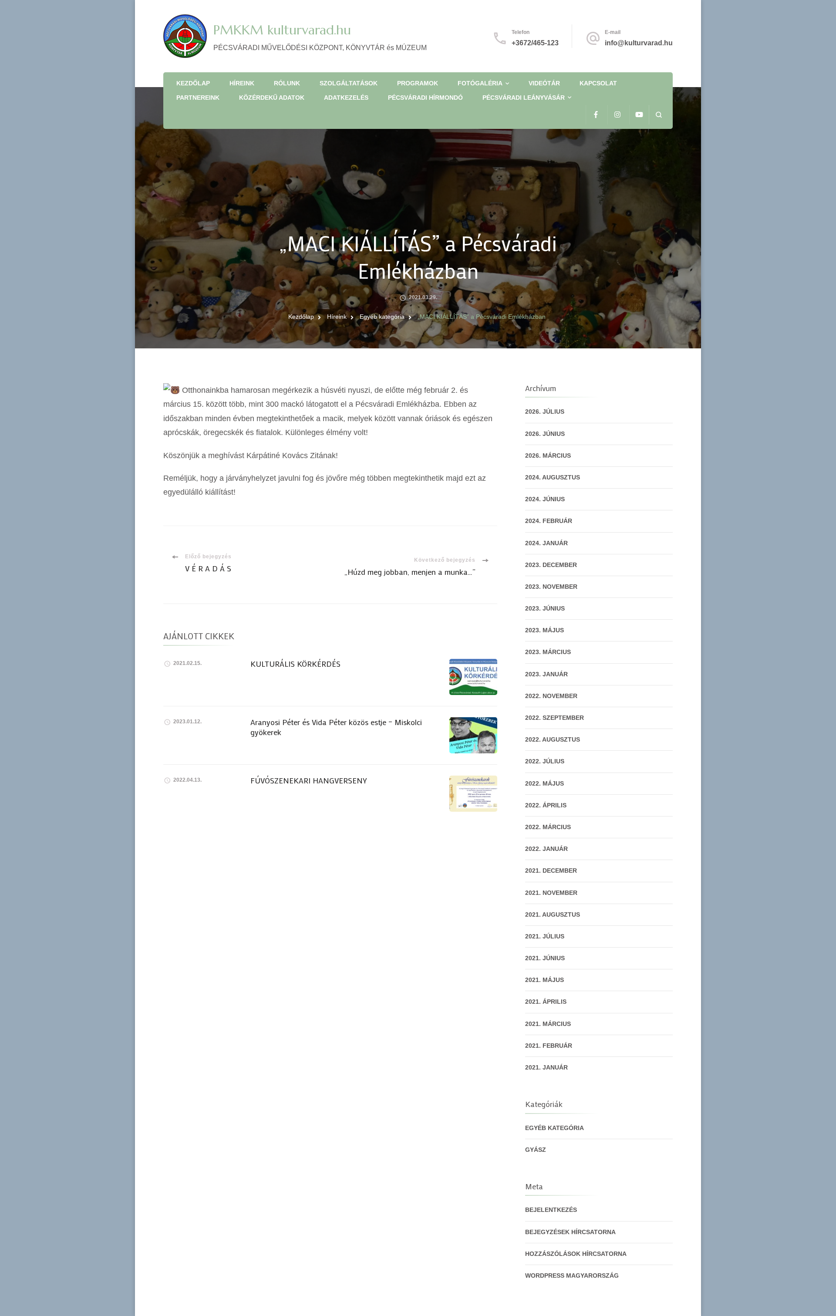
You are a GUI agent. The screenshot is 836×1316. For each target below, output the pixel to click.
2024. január (546, 543)
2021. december (551, 870)
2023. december (551, 564)
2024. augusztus (552, 477)
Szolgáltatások (349, 83)
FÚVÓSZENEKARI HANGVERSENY (308, 780)
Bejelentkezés (551, 1209)
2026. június (545, 433)
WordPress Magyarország (572, 1275)
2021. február (548, 1045)
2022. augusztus (552, 739)
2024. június (545, 499)
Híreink (241, 83)
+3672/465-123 (535, 43)
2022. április (545, 805)
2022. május (544, 783)
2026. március (548, 455)
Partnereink (197, 97)
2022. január (546, 848)
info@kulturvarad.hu (639, 43)
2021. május (544, 979)
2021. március (548, 1023)
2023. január (546, 674)
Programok (417, 83)
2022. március (548, 826)
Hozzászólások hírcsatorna (576, 1253)
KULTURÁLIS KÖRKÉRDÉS (295, 663)
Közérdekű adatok (271, 97)
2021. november (551, 892)
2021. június (545, 958)
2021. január (546, 1067)
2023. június (545, 608)
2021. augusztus (552, 914)
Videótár (544, 83)
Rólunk (287, 83)
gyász (535, 1149)
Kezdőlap (193, 83)
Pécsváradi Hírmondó (425, 97)
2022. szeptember (554, 717)
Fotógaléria (480, 83)
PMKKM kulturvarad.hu (282, 30)
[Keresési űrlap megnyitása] (658, 115)
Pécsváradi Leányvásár (523, 97)
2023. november (551, 586)
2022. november (551, 695)
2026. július (544, 411)
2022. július (544, 761)
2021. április (545, 1001)
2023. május (544, 630)
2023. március (548, 651)
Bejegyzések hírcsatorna (570, 1231)
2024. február (548, 520)
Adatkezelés (346, 97)
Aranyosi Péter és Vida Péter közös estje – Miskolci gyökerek (336, 727)
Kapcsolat (598, 83)
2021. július (544, 936)
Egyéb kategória (554, 1127)
